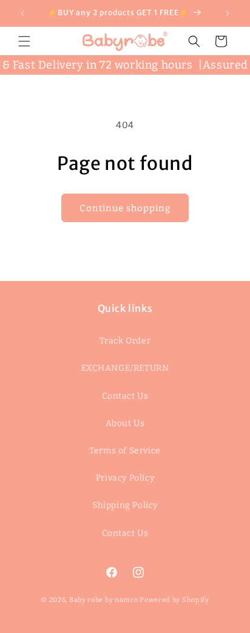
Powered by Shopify (174, 600)
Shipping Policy (125, 505)
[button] (24, 41)
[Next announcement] (227, 13)
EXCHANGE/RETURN (125, 368)
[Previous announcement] (22, 13)
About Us (125, 423)
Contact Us (125, 396)
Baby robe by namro (103, 600)
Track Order (125, 341)
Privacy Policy (125, 478)
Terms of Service (125, 450)
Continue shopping (125, 208)
